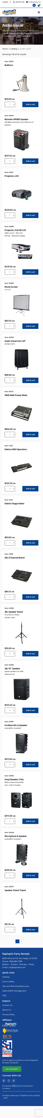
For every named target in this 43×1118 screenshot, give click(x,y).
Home (5, 49)
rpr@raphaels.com (17, 967)
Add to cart (30, 104)
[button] (39, 12)
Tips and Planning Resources (15, 986)
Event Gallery (8, 981)
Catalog (13, 49)
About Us (6, 1010)
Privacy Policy (8, 1014)
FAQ (4, 995)
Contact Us (7, 1005)
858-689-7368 (16, 961)
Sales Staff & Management (14, 991)
